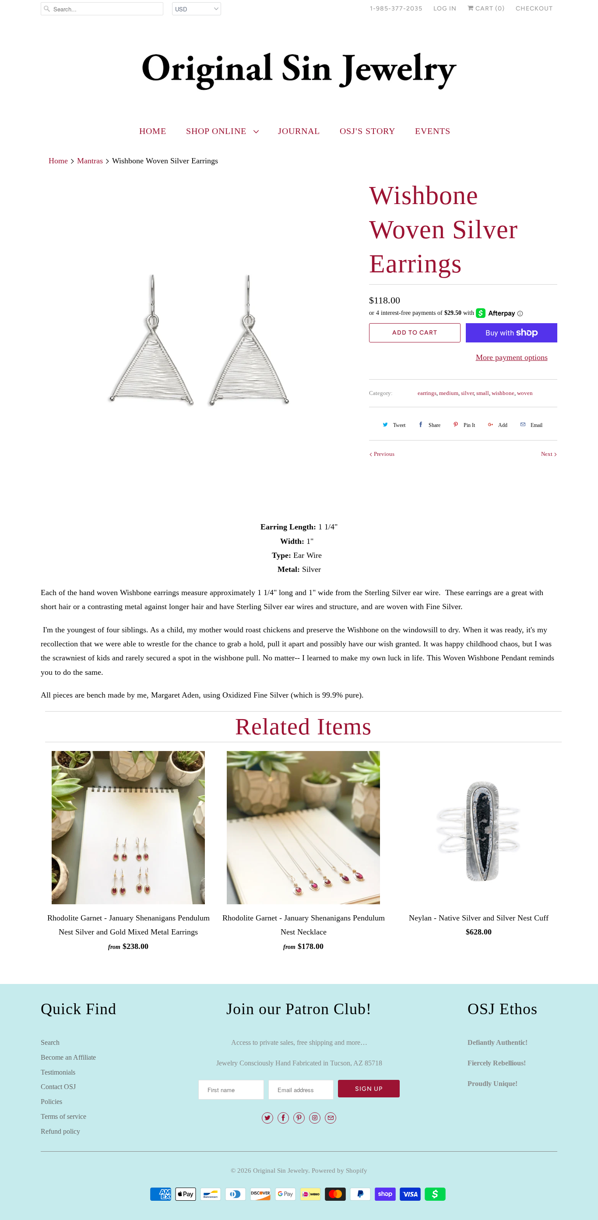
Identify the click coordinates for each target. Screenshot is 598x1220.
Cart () (489, 8)
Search (50, 1042)
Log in (445, 8)
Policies (51, 1101)
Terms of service (63, 1116)
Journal (299, 131)
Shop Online (217, 131)
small (482, 393)
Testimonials (58, 1072)
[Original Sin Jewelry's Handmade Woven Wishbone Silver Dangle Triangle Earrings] (200, 338)
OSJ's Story (367, 131)
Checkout (534, 8)
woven (525, 393)
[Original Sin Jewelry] (299, 71)
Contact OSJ (58, 1086)
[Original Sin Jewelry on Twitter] (267, 1118)
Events (432, 131)
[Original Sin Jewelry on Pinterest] (299, 1118)
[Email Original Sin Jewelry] (330, 1118)
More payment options (512, 357)
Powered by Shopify (339, 1170)
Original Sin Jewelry (280, 1170)
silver (467, 393)
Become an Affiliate (68, 1057)
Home (152, 131)
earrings (427, 393)
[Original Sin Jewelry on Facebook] (283, 1118)
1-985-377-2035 (396, 8)
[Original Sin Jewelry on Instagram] (314, 1118)
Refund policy (60, 1131)
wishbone (503, 393)
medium (448, 393)
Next (547, 454)
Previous (383, 454)
